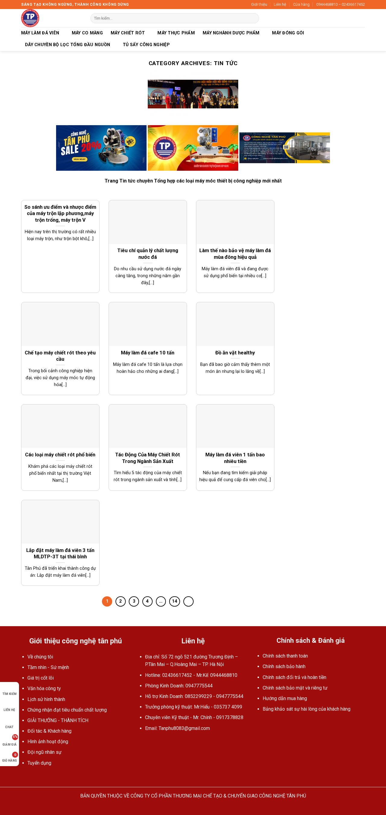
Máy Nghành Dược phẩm (231, 33)
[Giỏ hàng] (362, 18)
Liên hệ (280, 4)
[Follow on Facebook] (142, 742)
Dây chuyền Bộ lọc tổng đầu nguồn (67, 44)
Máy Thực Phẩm (176, 33)
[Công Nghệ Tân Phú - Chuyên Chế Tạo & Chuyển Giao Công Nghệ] (51, 18)
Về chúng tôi (40, 657)
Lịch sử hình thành (46, 699)
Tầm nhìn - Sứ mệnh (48, 667)
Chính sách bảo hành (284, 666)
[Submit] (253, 18)
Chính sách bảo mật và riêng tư (295, 688)
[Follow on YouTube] (149, 742)
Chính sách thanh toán (285, 656)
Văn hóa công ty (44, 688)
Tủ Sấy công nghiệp (146, 44)
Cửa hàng (301, 4)
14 (174, 601)
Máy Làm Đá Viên (40, 33)
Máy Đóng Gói (288, 33)
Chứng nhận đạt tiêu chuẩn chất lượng (67, 710)
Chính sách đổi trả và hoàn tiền (294, 677)
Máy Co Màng (87, 33)
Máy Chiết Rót (128, 33)
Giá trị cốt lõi (40, 678)
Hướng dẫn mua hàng (285, 698)
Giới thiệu (259, 4)
